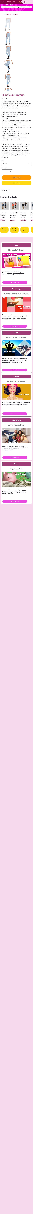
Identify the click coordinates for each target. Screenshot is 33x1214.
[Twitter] (9, 190)
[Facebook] (5, 190)
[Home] (2, 14)
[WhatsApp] (2, 190)
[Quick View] (4, 206)
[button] (20, 2)
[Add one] (10, 171)
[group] (16, 216)
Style (16, 243)
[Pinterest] (7, 190)
